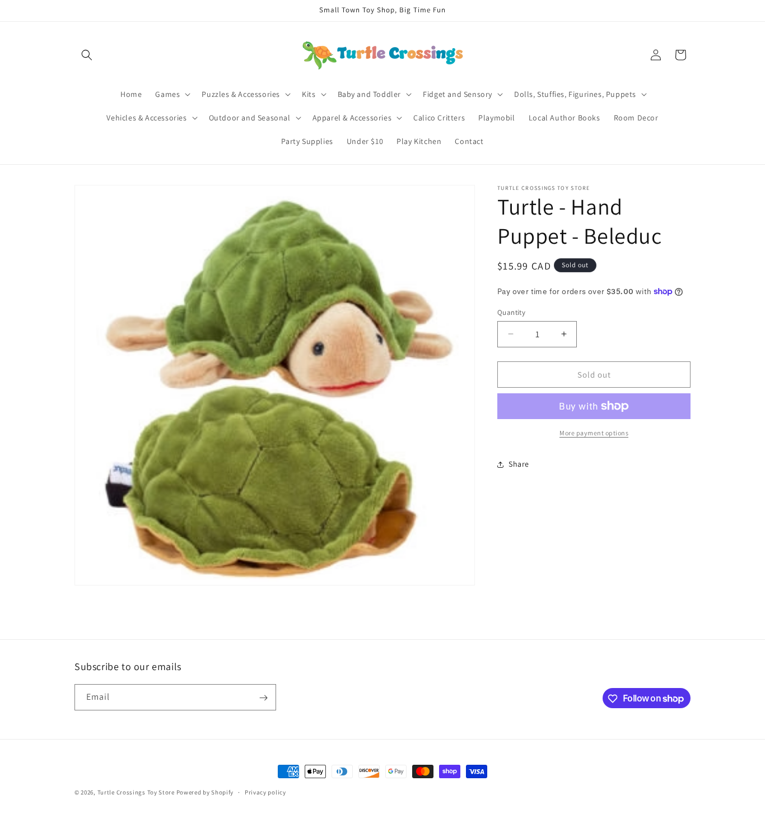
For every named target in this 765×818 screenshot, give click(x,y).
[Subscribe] (263, 698)
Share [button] (519, 464)
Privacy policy (265, 792)
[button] (86, 55)
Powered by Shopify (205, 792)
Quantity (511, 312)
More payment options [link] (593, 433)
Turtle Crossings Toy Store (136, 792)
